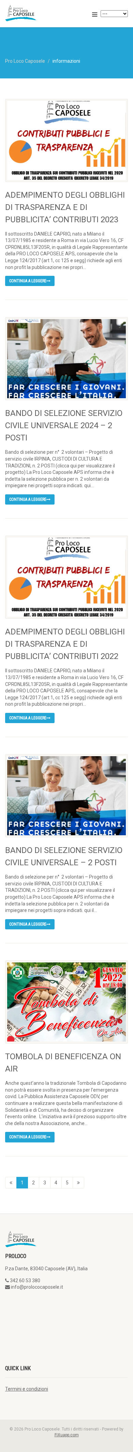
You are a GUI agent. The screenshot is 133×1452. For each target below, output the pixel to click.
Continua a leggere (27, 281)
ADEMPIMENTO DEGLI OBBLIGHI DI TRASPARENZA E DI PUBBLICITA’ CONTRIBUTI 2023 (65, 207)
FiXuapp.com (67, 1435)
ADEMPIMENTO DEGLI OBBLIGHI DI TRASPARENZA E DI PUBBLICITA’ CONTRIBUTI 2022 (65, 644)
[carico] (78, 1182)
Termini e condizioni (26, 1389)
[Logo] (44, 13)
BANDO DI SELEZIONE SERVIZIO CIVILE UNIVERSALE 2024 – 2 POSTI (63, 425)
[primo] (11, 1182)
